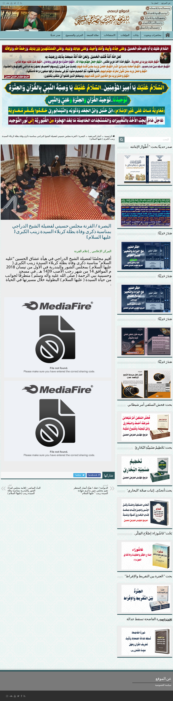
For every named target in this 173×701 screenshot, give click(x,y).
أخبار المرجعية (94, 136)
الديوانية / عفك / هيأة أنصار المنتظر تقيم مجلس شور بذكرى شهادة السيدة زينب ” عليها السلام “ (91, 489)
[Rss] (21, 3)
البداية (167, 35)
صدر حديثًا (55, 35)
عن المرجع (166, 3)
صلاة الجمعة (93, 35)
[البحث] (122, 139)
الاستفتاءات (109, 35)
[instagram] (3, 3)
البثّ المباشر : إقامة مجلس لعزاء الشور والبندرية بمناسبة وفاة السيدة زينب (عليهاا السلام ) (24, 489)
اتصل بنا (155, 3)
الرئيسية (108, 136)
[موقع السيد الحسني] (86, 18)
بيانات (136, 35)
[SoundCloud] (7, 3)
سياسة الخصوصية (163, 685)
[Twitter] (15, 3)
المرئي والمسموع (74, 35)
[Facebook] (18, 3)
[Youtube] (11, 3)
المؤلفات (125, 35)
